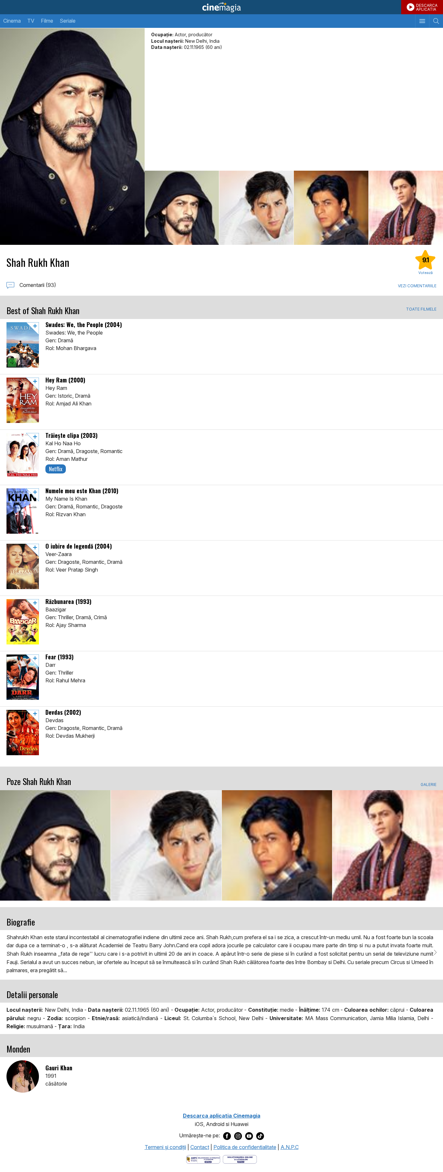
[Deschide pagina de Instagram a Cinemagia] (238, 1136)
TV (30, 20)
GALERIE (429, 784)
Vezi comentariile (417, 285)
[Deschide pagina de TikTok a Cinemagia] (260, 1136)
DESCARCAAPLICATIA (426, 7)
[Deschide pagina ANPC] (203, 1159)
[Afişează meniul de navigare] (422, 21)
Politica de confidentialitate (244, 1147)
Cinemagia (221, 7)
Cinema (12, 20)
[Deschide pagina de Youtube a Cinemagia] (249, 1136)
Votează (425, 272)
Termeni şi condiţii (165, 1147)
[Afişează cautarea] (436, 21)
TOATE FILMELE (421, 309)
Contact (199, 1147)
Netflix (55, 469)
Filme (47, 20)
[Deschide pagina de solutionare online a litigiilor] (240, 1159)
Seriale (68, 20)
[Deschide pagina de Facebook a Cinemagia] (227, 1136)
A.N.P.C (290, 1147)
